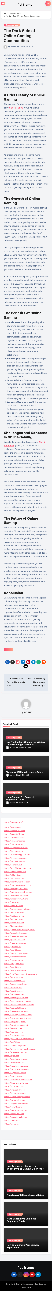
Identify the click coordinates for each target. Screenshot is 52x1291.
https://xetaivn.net (12, 1124)
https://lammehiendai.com (15, 1052)
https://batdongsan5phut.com (17, 1001)
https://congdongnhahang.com (17, 1018)
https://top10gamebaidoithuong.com (20, 974)
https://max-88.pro (12, 967)
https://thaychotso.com (14, 980)
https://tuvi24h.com (13, 1107)
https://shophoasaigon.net (16, 1066)
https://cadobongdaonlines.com (18, 892)
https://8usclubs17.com (14, 834)
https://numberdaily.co (14, 1062)
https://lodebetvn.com (14, 960)
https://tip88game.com (14, 916)
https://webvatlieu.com (14, 1113)
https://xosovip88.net (13, 844)
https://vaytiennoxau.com (15, 1110)
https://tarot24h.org (13, 1076)
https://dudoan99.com (14, 926)
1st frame (25, 4)
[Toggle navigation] (3, 3)
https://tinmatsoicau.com (15, 858)
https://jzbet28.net (12, 950)
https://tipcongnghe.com (15, 1093)
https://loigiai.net (11, 1055)
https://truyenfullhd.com (14, 1100)
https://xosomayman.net (15, 871)
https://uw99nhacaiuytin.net (16, 895)
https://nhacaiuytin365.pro (16, 899)
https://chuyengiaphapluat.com (18, 1014)
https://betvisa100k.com (15, 1008)
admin (13, 47)
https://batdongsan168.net (16, 997)
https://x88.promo (12, 902)
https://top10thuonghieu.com (17, 1096)
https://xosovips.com (13, 905)
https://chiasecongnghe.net (16, 1011)
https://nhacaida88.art (14, 923)
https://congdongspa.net (15, 1021)
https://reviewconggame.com (17, 854)
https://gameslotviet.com (15, 943)
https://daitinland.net (13, 1028)
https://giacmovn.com (13, 1032)
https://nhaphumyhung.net (16, 1059)
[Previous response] (8, 649)
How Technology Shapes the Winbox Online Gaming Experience (25, 743)
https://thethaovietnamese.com (18, 1079)
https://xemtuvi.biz (12, 1120)
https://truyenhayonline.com (16, 1103)
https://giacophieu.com (14, 1035)
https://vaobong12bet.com (16, 888)
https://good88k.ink (12, 946)
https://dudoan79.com (14, 919)
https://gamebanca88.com (15, 936)
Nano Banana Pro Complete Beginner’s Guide (20, 798)
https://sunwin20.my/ (13, 822)
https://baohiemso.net (14, 994)
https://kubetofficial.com (15, 957)
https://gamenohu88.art (14, 940)
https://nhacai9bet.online (15, 970)
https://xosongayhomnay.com (17, 885)
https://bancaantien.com (15, 861)
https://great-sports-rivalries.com (19, 1038)
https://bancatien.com (14, 878)
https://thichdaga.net (13, 851)
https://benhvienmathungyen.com (19, 1004)
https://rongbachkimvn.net (16, 847)
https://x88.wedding (13, 875)
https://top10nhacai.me (14, 837)
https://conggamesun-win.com (17, 909)
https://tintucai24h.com (14, 1090)
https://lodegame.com (14, 963)
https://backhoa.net (13, 987)
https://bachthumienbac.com (17, 882)
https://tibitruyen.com (13, 1086)
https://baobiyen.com (13, 991)
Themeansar (25, 1287)
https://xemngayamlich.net (16, 1117)
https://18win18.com (12, 827)
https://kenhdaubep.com (15, 1045)
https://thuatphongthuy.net (16, 1083)
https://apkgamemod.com (15, 984)
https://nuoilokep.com (13, 977)
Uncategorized (12, 25)
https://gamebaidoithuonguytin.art (19, 929)
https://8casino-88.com (14, 830)
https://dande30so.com (14, 912)
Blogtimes (39, 1284)
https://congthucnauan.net (16, 1025)
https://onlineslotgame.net (15, 841)
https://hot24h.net (12, 1042)
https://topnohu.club (13, 865)
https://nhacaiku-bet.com (15, 933)
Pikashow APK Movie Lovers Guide (24, 772)
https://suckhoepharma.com (16, 1069)
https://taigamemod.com (15, 1072)
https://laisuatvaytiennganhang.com (20, 1049)
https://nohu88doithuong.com (17, 868)
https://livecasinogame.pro (16, 953)
